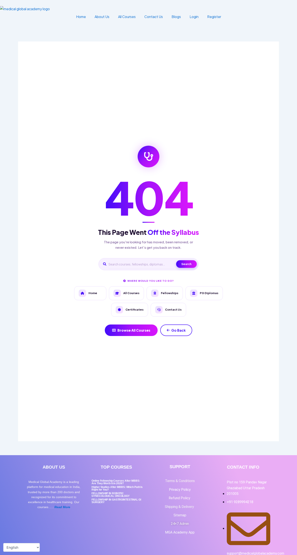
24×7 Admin (180, 524)
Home (81, 16)
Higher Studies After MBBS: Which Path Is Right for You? (117, 488)
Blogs (176, 16)
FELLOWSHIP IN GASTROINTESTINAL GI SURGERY (116, 501)
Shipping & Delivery (180, 507)
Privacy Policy (180, 489)
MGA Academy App (180, 532)
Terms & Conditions (180, 481)
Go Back (178, 330)
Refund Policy (180, 498)
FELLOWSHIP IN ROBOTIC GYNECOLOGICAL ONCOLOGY (111, 494)
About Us (102, 16)
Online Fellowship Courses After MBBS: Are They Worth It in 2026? (116, 482)
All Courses (127, 16)
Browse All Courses (133, 330)
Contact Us (153, 16)
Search (186, 264)
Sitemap (180, 515)
